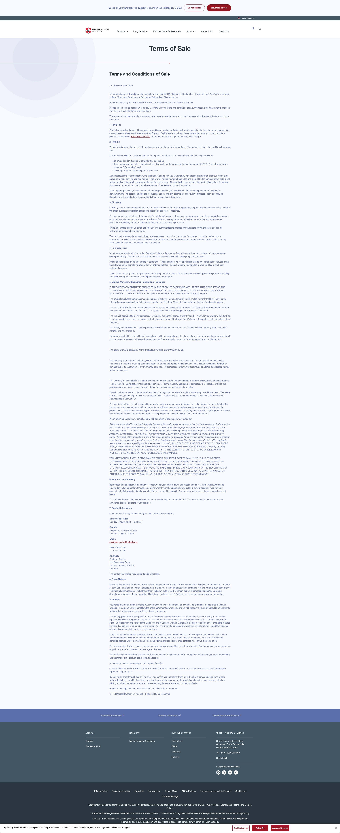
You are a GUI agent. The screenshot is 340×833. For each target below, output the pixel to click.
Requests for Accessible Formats (215, 791)
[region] (170, 828)
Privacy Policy (101, 791)
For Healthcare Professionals (167, 31)
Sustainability (206, 31)
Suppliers (139, 791)
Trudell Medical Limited (111, 715)
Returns (175, 756)
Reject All (260, 828)
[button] (219, 7)
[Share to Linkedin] (230, 772)
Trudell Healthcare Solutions (225, 715)
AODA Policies (189, 791)
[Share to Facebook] (236, 772)
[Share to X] (224, 772)
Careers (89, 740)
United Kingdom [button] (247, 18)
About (189, 31)
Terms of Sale (171, 791)
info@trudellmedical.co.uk (228, 766)
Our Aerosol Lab (93, 746)
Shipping (176, 751)
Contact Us (224, 31)
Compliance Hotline (121, 791)
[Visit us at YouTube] (218, 772)
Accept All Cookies (280, 828)
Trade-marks (98, 813)
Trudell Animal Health (168, 715)
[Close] (336, 828)
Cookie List (240, 791)
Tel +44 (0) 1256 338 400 (228, 752)
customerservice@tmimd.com (123, 542)
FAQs (174, 746)
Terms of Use (154, 791)
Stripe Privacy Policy (140, 136)
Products (121, 31)
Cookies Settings (170, 796)
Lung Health (139, 31)
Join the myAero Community (142, 740)
